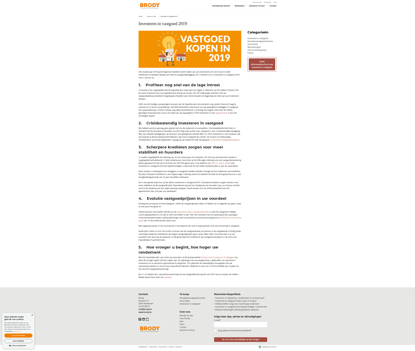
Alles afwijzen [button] (18, 341)
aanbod (167, 277)
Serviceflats (252, 44)
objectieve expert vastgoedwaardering (194, 211)
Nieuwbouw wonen (221, 5)
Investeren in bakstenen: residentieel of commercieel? (239, 298)
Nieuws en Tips (151, 16)
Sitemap (171, 347)
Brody (144, 274)
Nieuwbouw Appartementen (260, 41)
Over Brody (267, 2)
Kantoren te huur (257, 5)
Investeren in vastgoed (257, 38)
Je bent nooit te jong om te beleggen (217, 257)
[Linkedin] (143, 319)
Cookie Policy (153, 347)
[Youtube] (147, 319)
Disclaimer (179, 347)
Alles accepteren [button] (18, 335)
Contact (272, 5)
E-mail (217, 320)
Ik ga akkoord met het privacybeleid (234, 330)
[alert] (18, 331)
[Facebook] (140, 319)
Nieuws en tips (257, 2)
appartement (221, 113)
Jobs (275, 2)
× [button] (32, 315)
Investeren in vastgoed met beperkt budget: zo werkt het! (241, 306)
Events (250, 53)
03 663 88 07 (144, 306)
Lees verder (17, 331)
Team (182, 324)
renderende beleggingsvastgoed (224, 139)
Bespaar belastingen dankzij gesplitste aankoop (237, 309)
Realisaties (240, 5)
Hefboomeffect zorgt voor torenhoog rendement (237, 303)
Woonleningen (254, 47)
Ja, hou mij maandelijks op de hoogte (240, 340)
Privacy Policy (163, 347)
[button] (18, 346)
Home (140, 16)
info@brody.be (145, 309)
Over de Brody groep (256, 50)
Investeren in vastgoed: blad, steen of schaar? (236, 301)
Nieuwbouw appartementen (192, 298)
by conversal (269, 347)
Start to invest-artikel (220, 163)
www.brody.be (145, 312)
